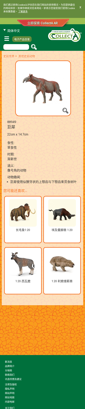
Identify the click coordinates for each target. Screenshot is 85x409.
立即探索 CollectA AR (42, 23)
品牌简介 (9, 366)
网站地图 (9, 397)
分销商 (8, 370)
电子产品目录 (22, 39)
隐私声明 (9, 389)
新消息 (8, 362)
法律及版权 (11, 384)
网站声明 (9, 393)
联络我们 (9, 375)
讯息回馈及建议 (13, 379)
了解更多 (23, 11)
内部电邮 (9, 402)
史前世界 (8, 56)
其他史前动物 (26, 56)
